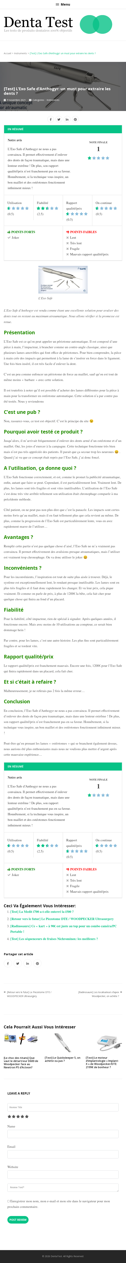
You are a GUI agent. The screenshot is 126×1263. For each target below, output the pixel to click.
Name (11, 1126)
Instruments (53, 99)
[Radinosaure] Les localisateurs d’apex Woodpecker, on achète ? (98, 994)
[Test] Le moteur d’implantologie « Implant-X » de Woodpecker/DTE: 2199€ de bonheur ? (102, 1062)
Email (11, 1146)
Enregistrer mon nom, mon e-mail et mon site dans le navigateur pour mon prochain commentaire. (58, 1204)
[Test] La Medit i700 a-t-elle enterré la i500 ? (42, 911)
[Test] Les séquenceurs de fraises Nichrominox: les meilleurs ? (54, 938)
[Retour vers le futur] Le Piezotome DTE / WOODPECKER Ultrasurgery (62, 918)
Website (12, 1167)
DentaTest (56, 1256)
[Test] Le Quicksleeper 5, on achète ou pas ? (62, 1059)
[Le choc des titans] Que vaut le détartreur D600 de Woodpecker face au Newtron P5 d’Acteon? (21, 1062)
